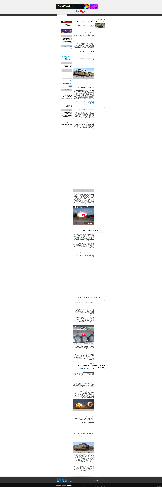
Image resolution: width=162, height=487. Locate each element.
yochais (81, 231)
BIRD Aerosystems (80, 257)
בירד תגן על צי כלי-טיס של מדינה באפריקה (93, 230)
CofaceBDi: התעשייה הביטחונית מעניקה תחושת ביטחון (67, 49)
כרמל (86, 362)
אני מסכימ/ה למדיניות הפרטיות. (67, 83)
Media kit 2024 (96, 480)
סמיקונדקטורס (68, 110)
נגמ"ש (85, 362)
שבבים (100, 15)
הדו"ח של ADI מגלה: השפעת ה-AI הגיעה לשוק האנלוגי (67, 113)
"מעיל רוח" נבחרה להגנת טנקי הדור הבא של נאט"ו (91, 21)
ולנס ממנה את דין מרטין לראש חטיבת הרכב (66, 125)
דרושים (70, 63)
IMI (78, 373)
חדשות (104, 15)
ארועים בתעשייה (68, 36)
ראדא (82, 362)
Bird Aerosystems (84, 234)
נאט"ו (90, 102)
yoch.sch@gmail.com (72, 480)
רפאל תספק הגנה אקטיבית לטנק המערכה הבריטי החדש (89, 106)
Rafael (93, 28)
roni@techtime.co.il (85, 480)
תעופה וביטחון (96, 15)
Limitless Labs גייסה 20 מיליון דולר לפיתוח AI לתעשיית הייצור (66, 106)
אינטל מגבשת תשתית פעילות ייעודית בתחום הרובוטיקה (66, 122)
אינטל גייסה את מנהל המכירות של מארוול (67, 53)
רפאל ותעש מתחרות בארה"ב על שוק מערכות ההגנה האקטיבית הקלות (91, 366)
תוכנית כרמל (92, 350)
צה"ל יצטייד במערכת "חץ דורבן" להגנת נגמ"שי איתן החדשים (91, 298)
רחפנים (88, 15)
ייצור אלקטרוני (68, 89)
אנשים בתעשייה (68, 46)
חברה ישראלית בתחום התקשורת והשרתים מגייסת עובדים (67, 66)
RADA (76, 361)
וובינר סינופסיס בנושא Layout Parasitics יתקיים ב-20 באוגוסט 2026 (67, 39)
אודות (71, 15)
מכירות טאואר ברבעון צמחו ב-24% (67, 118)
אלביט (93, 362)
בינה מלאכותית (84, 15)
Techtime (81, 22)
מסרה (75, 92)
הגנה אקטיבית (92, 258)
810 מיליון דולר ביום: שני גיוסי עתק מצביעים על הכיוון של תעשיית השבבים (67, 116)
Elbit (74, 361)
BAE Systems (83, 115)
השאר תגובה (92, 103)
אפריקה (76, 257)
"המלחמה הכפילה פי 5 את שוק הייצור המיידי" (66, 99)
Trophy (82, 101)
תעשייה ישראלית (81, 225)
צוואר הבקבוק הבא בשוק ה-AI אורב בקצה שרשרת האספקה (67, 102)
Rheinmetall (76, 115)
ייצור (93, 15)
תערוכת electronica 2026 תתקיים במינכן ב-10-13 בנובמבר (67, 42)
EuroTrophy (77, 43)
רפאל (88, 102)
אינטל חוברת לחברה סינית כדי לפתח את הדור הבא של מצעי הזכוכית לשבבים (67, 96)
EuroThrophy (78, 101)
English (74, 15)
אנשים (91, 15)
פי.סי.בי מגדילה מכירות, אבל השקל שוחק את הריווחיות (67, 93)
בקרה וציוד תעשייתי (78, 15)
